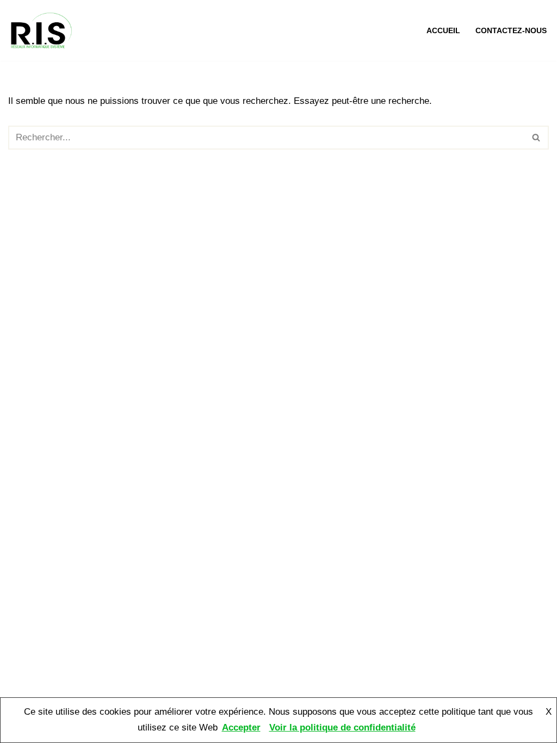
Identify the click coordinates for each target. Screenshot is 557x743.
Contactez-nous (511, 31)
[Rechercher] (536, 138)
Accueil (443, 31)
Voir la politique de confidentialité (342, 727)
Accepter (241, 727)
